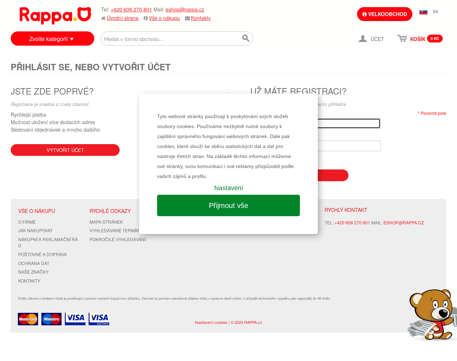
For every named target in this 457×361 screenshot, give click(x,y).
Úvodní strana (123, 17)
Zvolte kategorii (48, 39)
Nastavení (228, 188)
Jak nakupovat (35, 230)
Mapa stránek (106, 222)
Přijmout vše (228, 205)
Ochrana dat (33, 263)
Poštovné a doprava (42, 254)
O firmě (27, 222)
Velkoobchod (387, 13)
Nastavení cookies (211, 322)
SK (436, 11)
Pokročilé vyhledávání (118, 239)
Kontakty (201, 17)
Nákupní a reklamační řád (48, 242)
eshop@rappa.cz (185, 9)
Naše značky (33, 272)
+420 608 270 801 (131, 9)
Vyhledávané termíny (116, 230)
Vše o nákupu (164, 17)
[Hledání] (246, 38)
